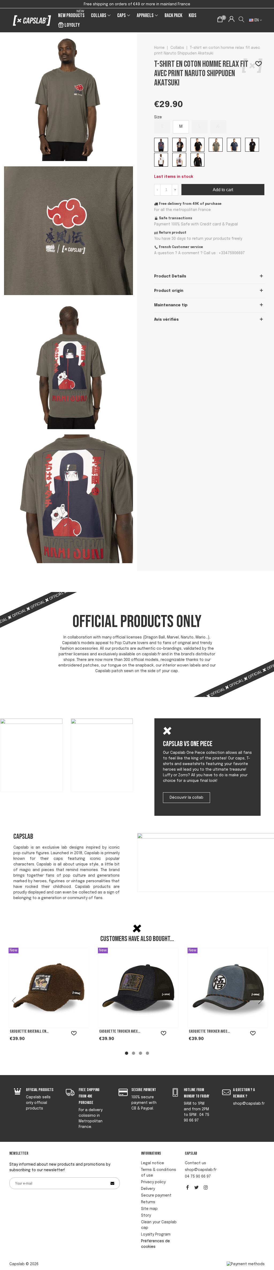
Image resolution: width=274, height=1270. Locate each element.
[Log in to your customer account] (231, 20)
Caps (121, 15)
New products (71, 15)
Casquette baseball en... (29, 1031)
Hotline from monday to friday (196, 1093)
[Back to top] (262, 1235)
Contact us (195, 1163)
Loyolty (72, 25)
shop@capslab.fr (200, 1170)
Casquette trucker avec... (119, 1031)
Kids (192, 15)
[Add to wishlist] (259, 64)
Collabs (98, 15)
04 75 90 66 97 (198, 1176)
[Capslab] (32, 20)
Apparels (145, 15)
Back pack (173, 15)
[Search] (242, 20)
